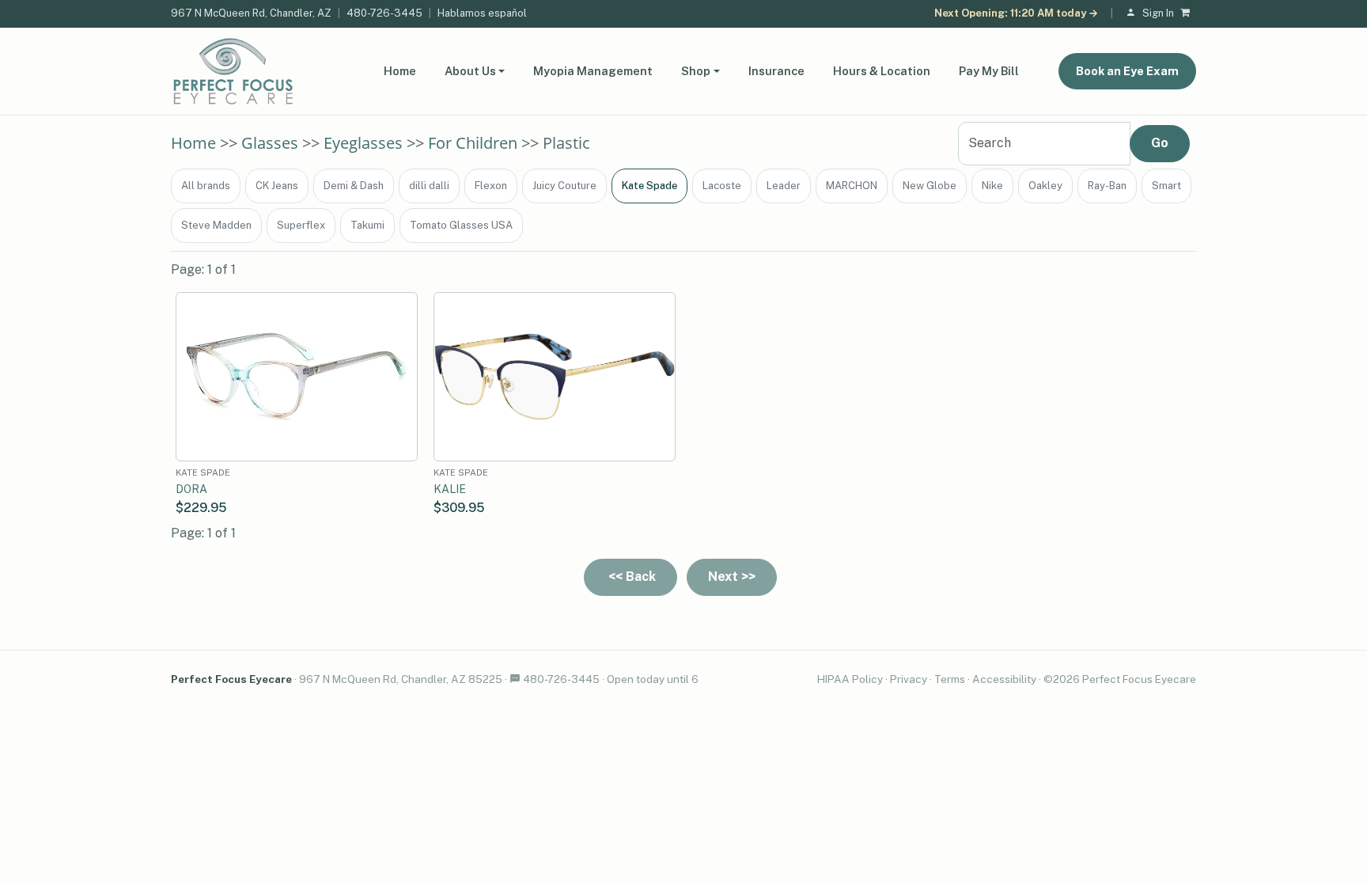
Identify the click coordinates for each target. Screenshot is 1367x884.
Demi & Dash (354, 186)
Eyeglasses (363, 143)
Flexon (491, 186)
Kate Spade (649, 186)
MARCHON (851, 186)
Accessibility (1004, 679)
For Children (472, 143)
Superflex (301, 225)
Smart (1166, 186)
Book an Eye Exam (1127, 71)
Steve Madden (216, 225)
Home (400, 71)
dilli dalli (429, 186)
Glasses (269, 143)
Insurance (776, 71)
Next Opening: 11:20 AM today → (1016, 13)
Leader (784, 186)
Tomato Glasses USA (461, 225)
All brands (205, 186)
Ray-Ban (1107, 186)
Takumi (367, 225)
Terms (949, 679)
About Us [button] (470, 71)
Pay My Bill (989, 71)
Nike (992, 186)
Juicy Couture (564, 186)
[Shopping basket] (1188, 14)
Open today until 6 (653, 679)
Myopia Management (593, 71)
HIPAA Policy (850, 679)
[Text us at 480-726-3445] (515, 679)
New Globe (929, 186)
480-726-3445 (384, 13)
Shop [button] (695, 71)
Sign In (1158, 13)
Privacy (908, 679)
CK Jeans (277, 186)
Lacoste (721, 186)
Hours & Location (881, 71)
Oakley (1045, 186)
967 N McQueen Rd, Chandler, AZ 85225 (400, 679)
